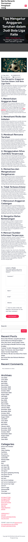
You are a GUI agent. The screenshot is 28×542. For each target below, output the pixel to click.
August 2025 (5, 394)
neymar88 (4, 458)
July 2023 (4, 437)
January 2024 (5, 426)
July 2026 (4, 378)
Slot (2, 463)
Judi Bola (4, 452)
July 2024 (4, 419)
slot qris (3, 478)
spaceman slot (18, 522)
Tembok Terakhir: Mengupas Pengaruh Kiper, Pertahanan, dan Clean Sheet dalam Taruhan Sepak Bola (13, 350)
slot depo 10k (5, 467)
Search (4, 326)
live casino (4, 454)
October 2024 (5, 413)
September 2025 (6, 392)
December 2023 (6, 428)
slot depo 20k (5, 469)
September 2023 (6, 434)
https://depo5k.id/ (5, 507)
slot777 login (5, 487)
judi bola (3, 509)
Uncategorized (16, 38)
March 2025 (4, 404)
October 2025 (5, 391)
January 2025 (5, 407)
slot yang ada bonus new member (9, 524)
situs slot (3, 515)
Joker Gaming (5, 450)
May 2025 (4, 400)
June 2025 (4, 398)
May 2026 (4, 381)
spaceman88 (5, 489)
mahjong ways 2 (5, 513)
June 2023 (4, 439)
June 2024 (4, 420)
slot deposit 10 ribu (6, 497)
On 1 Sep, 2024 (5, 75)
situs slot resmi (5, 518)
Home (7, 38)
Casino (3, 448)
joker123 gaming (5, 500)
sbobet (3, 461)
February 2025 (5, 406)
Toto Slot (4, 491)
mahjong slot (5, 456)
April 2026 (4, 383)
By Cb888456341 (15, 75)
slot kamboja (5, 476)
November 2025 (6, 389)
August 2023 (5, 435)
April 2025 (4, 402)
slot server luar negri (7, 484)
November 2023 (6, 430)
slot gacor (4, 471)
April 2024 (4, 424)
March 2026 (4, 385)
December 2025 (6, 387)
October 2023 (5, 432)
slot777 (3, 486)
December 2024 (6, 409)
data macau (4, 504)
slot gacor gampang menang (10, 472)
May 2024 (4, 422)
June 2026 (4, 379)
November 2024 (6, 411)
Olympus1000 (5, 459)
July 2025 (4, 396)
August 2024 (5, 417)
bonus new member (7, 446)
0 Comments (17, 77)
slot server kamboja (7, 480)
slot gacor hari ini (6, 474)
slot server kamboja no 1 (8, 482)
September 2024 (6, 415)
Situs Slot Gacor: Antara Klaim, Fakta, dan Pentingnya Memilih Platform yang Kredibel (13, 344)
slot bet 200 (5, 465)
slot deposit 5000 (5, 499)
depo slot (3, 506)
